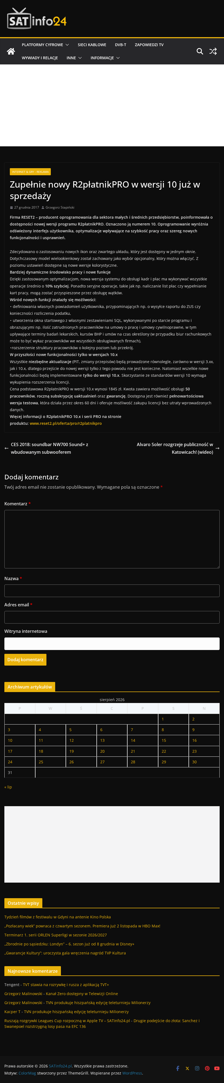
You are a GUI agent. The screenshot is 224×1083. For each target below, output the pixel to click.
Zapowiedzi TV (149, 44)
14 (133, 740)
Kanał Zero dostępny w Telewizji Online (82, 993)
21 (133, 751)
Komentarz (17, 504)
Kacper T (12, 1011)
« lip (8, 787)
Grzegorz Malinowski (23, 993)
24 (10, 761)
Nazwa (13, 578)
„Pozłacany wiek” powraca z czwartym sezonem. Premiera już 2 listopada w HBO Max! (82, 925)
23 (194, 751)
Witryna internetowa (25, 631)
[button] (66, 45)
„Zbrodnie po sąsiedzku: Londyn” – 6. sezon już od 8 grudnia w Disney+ (69, 943)
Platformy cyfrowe (42, 44)
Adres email (18, 605)
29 (164, 761)
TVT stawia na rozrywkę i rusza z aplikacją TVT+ (66, 984)
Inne (71, 57)
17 (10, 751)
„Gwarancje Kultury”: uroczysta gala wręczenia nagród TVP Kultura (65, 953)
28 (133, 761)
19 (71, 751)
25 (41, 761)
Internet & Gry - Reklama (30, 172)
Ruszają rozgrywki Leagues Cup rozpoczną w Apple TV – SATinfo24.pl (67, 1020)
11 (41, 740)
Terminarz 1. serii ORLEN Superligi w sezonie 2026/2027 (55, 934)
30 (194, 761)
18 (41, 751)
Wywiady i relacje (40, 57)
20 (102, 751)
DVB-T (120, 44)
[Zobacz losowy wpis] (213, 51)
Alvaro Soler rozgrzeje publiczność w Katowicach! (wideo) (175, 448)
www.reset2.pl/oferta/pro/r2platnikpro (66, 423)
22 (164, 751)
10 (10, 740)
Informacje (102, 57)
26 (71, 761)
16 (194, 740)
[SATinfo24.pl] (10, 51)
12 (71, 740)
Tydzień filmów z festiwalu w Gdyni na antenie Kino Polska (57, 916)
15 (164, 740)
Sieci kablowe (92, 44)
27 (102, 761)
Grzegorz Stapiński (60, 207)
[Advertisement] (112, 105)
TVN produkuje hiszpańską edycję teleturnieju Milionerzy (98, 1002)
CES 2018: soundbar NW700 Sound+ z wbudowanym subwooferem (49, 448)
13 (102, 740)
